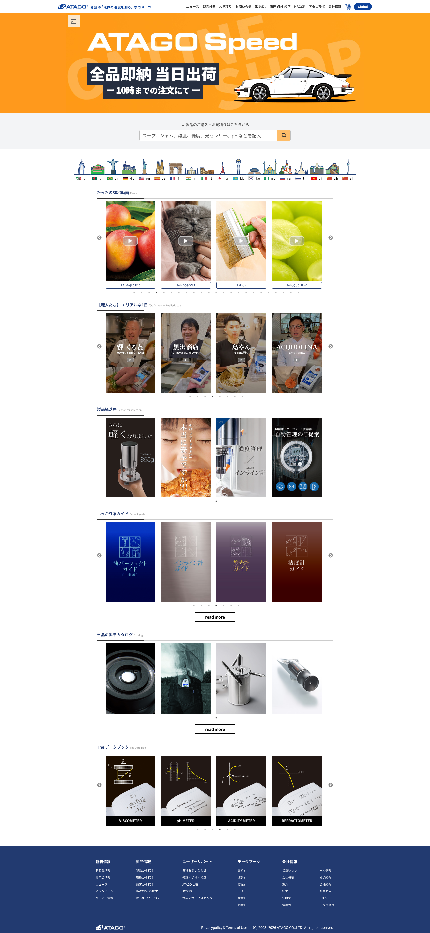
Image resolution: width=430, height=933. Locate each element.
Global (363, 6)
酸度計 (242, 898)
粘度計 (242, 905)
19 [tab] (268, 292)
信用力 (286, 905)
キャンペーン (104, 891)
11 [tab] (208, 292)
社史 (285, 891)
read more (215, 617)
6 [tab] (171, 292)
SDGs (323, 898)
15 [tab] (238, 292)
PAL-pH (241, 285)
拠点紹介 (325, 877)
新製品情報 (103, 870)
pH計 (241, 891)
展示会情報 (103, 877)
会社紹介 (325, 884)
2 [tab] (141, 292)
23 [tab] (298, 292)
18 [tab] (261, 292)
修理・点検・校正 (194, 877)
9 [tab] (193, 292)
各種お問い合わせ (194, 870)
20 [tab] (275, 292)
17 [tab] (253, 292)
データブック (249, 861)
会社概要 (288, 877)
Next (330, 237)
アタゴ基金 (327, 905)
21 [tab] (283, 292)
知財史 (286, 898)
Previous (99, 237)
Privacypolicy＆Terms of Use (224, 927)
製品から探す (145, 870)
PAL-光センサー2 (297, 285)
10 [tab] (201, 292)
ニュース (102, 884)
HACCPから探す (147, 891)
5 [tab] (163, 292)
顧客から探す (145, 884)
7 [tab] (178, 292)
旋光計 (242, 884)
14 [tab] (231, 292)
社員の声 (325, 891)
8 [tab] (186, 292)
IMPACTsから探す (148, 898)
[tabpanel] (133, 245)
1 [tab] (134, 292)
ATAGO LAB (190, 884)
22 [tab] (290, 292)
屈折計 (242, 870)
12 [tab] (216, 292)
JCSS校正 (188, 891)
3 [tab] (149, 292)
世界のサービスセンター (198, 898)
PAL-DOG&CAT (185, 285)
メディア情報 (104, 898)
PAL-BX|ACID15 (130, 285)
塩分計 (242, 877)
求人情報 (325, 870)
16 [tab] (246, 292)
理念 (285, 884)
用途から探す (145, 877)
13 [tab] (223, 292)
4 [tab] (156, 292)
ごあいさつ (289, 870)
